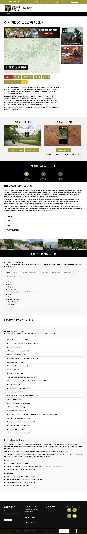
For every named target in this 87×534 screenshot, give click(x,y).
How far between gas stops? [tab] (15, 373)
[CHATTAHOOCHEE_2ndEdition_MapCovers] (62, 135)
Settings (73, 530)
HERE (11, 109)
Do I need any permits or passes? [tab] (16, 362)
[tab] (26, 176)
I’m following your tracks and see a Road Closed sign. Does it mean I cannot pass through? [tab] (32, 414)
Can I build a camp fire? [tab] (13, 369)
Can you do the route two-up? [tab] (15, 399)
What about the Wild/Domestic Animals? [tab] (18, 425)
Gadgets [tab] (15, 272)
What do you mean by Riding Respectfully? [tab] (19, 433)
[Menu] (8, 14)
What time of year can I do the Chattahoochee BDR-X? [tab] (22, 343)
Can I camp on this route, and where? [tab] (17, 366)
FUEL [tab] (8, 225)
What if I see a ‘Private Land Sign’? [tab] (17, 407)
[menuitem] (8, 14)
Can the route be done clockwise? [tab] (16, 354)
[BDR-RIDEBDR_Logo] (19, 8)
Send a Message (29, 511)
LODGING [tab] (10, 216)
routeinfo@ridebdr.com (31, 522)
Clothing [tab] (24, 272)
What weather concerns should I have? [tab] (18, 351)
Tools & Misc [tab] (10, 277)
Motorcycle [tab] (43, 272)
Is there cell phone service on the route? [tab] (18, 388)
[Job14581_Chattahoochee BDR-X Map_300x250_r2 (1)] (72, 63)
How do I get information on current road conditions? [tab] (22, 422)
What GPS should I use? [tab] (14, 384)
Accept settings (64, 530)
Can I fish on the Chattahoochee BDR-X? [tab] (18, 418)
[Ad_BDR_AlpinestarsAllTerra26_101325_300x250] (72, 45)
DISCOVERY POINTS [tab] (13, 230)
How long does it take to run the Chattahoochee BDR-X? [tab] (23, 358)
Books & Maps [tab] (67, 272)
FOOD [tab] (8, 221)
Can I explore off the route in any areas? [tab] (18, 403)
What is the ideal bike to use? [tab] (15, 392)
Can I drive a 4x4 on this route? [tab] (16, 429)
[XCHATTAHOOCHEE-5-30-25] (32, 55)
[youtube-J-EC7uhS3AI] (22, 135)
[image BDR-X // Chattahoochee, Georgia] (7, 245)
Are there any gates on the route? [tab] (16, 410)
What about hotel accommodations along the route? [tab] (22, 377)
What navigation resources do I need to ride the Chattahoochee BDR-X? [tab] (27, 380)
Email (6, 511)
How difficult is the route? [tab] (14, 347)
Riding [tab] (8, 272)
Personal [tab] (33, 272)
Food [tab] (19, 277)
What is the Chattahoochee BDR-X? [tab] (17, 339)
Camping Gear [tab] (55, 272)
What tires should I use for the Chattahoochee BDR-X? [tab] (22, 395)
